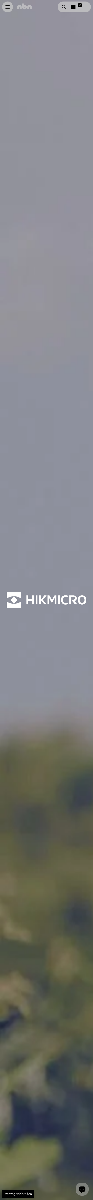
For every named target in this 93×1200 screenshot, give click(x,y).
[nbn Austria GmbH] (24, 6)
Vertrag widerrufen (18, 1193)
